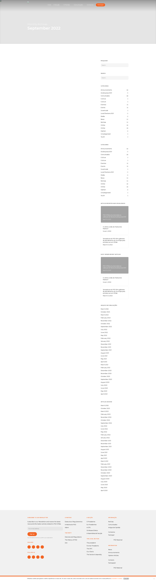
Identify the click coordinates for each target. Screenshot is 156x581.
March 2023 (105, 315)
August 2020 (105, 382)
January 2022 (105, 341)
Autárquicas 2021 (106, 93)
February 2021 (105, 367)
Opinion (103, 131)
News (102, 119)
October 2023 (105, 312)
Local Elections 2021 (107, 113)
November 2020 (106, 373)
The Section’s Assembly (94, 554)
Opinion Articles (113, 555)
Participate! (112, 563)
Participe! (111, 535)
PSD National (118, 568)
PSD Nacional (118, 540)
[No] (154, 579)
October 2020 (105, 376)
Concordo (126, 578)
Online (103, 125)
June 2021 (104, 356)
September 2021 (106, 350)
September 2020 (106, 379)
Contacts (111, 560)
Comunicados (37, 137)
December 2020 (106, 370)
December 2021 (106, 344)
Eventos (103, 104)
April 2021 (104, 362)
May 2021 (104, 359)
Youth (103, 137)
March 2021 (104, 364)
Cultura (103, 99)
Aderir (67, 527)
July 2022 (104, 329)
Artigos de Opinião (114, 527)
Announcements (38, 89)
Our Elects (90, 551)
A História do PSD (70, 524)
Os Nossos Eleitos (92, 530)
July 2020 (104, 385)
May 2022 (104, 335)
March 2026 (104, 309)
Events (103, 107)
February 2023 (105, 318)
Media (103, 116)
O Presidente (91, 521)
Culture (103, 102)
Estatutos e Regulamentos (73, 521)
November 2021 (106, 347)
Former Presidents (93, 546)
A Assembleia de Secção (94, 533)
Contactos (111, 532)
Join (66, 543)
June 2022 (104, 332)
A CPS (89, 527)
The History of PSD (71, 540)
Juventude (104, 110)
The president (91, 543)
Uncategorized (105, 134)
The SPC (89, 548)
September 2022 (106, 326)
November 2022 (106, 321)
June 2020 (104, 388)
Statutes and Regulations (73, 537)
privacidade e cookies (116, 578)
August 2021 (105, 353)
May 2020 (104, 391)
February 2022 (105, 338)
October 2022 (105, 323)
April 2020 (104, 394)
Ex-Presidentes (91, 524)
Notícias (103, 122)
